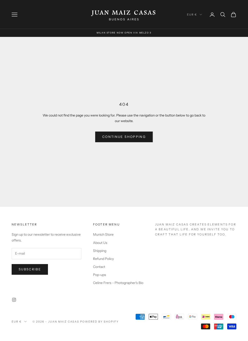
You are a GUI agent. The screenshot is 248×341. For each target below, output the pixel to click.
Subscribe (30, 269)
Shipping (99, 251)
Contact (99, 267)
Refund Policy (103, 259)
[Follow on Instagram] (14, 299)
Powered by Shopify (99, 321)
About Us (100, 243)
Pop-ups (99, 275)
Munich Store (103, 234)
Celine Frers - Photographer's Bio (118, 283)
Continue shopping (124, 137)
